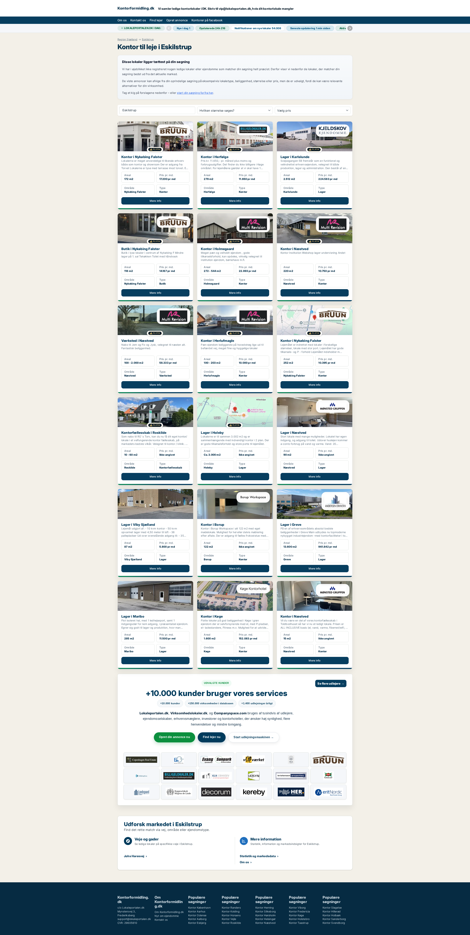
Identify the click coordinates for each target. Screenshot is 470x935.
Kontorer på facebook (207, 20)
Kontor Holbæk (332, 915)
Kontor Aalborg (197, 918)
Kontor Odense (197, 915)
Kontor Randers (231, 907)
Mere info (155, 200)
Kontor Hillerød (332, 911)
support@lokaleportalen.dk (134, 918)
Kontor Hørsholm (265, 915)
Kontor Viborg (297, 907)
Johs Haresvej (134, 856)
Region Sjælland (127, 39)
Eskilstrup (148, 39)
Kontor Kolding (231, 911)
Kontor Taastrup (299, 922)
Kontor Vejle (229, 918)
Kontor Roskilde (231, 922)
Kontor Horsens (231, 915)
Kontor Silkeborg (265, 911)
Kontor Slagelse (332, 907)
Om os (122, 20)
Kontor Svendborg (334, 922)
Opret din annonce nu (174, 737)
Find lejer (156, 20)
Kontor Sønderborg (334, 918)
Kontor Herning (264, 907)
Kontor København (199, 907)
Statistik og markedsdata (258, 856)
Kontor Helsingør (265, 918)
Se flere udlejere (330, 683)
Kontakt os (138, 20)
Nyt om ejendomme (167, 915)
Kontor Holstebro (299, 918)
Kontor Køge (296, 915)
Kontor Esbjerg (197, 922)
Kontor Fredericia (299, 911)
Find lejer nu (212, 737)
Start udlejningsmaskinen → (254, 737)
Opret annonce (177, 20)
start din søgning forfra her (195, 93)
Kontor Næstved (265, 922)
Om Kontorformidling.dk (169, 912)
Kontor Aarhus (196, 911)
